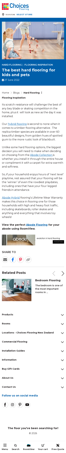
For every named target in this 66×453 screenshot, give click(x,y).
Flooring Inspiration (39, 64)
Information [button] (9, 359)
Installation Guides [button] (13, 350)
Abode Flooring (37, 224)
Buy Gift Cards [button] (11, 368)
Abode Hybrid (11, 197)
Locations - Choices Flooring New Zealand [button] (28, 332)
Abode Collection (41, 155)
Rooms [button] (6, 323)
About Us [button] (7, 377)
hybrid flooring (17, 124)
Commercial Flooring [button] (14, 341)
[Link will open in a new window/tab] (5, 404)
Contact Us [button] (9, 386)
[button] (63, 273)
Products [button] (7, 314)
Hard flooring (12, 64)
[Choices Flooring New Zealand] (15, 6)
